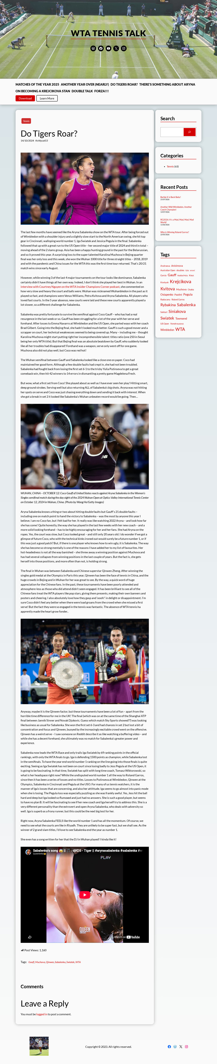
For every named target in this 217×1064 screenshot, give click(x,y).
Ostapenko (166, 294)
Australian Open (167, 270)
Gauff (31, 961)
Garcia (163, 275)
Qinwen (50, 961)
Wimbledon (167, 329)
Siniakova (177, 311)
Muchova (40, 961)
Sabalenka (60, 961)
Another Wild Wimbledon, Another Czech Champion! (176, 208)
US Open (164, 323)
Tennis (26, 120)
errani (192, 270)
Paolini (178, 294)
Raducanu (165, 299)
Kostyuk (164, 282)
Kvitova (167, 288)
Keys (191, 275)
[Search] (190, 132)
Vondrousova (176, 323)
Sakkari (163, 312)
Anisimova (177, 265)
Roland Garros (178, 299)
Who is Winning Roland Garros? (174, 232)
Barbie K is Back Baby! (170, 197)
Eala (187, 270)
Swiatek (70, 961)
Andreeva (165, 265)
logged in (41, 1014)
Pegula (188, 294)
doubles (180, 270)
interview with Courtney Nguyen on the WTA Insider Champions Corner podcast (70, 286)
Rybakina (168, 305)
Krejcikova (180, 281)
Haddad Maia (182, 275)
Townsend (181, 318)
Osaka (191, 289)
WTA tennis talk (108, 33)
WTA (78, 961)
